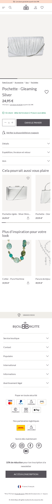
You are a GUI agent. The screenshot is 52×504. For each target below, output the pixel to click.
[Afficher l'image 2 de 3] (26, 78)
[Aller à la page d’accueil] (26, 7)
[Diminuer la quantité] (5, 122)
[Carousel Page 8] (32, 222)
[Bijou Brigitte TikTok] (13, 445)
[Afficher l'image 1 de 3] (8, 78)
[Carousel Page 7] (28, 222)
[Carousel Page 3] (12, 222)
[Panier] (48, 7)
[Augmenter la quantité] (12, 122)
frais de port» (20, 494)
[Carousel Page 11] (44, 222)
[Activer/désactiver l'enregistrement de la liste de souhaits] (46, 92)
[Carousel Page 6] (24, 222)
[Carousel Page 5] (20, 222)
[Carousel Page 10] (40, 222)
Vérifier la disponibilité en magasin (22, 132)
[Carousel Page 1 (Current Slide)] (4, 222)
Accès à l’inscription (26, 474)
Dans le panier (33, 122)
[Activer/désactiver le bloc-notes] (28, 178)
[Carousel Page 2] (8, 222)
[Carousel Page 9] (36, 222)
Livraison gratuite (16, 105)
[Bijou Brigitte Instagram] (22, 445)
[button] (35, 7)
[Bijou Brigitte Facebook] (30, 445)
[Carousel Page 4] (16, 222)
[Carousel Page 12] (48, 222)
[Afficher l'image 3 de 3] (43, 78)
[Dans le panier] (28, 218)
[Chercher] (10, 7)
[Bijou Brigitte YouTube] (26, 451)
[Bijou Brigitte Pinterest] (39, 445)
